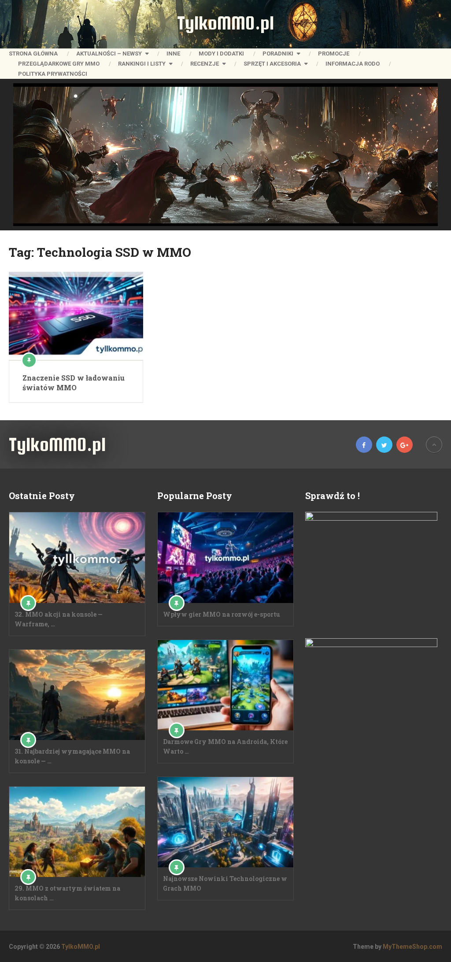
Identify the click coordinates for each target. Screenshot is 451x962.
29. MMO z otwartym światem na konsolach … (67, 893)
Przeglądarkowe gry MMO (59, 63)
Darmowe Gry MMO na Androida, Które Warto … (225, 746)
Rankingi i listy (142, 63)
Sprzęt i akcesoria (272, 63)
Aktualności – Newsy (109, 53)
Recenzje (204, 63)
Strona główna (33, 53)
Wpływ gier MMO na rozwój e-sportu (221, 614)
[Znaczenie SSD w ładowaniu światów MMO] (76, 316)
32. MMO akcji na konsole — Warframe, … (59, 619)
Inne (173, 53)
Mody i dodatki (221, 53)
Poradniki (277, 53)
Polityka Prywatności (52, 73)
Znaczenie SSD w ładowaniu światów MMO (73, 382)
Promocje (333, 53)
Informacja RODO (352, 63)
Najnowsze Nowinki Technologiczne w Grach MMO (225, 883)
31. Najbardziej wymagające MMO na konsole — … (72, 756)
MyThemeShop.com (412, 946)
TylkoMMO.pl (225, 23)
